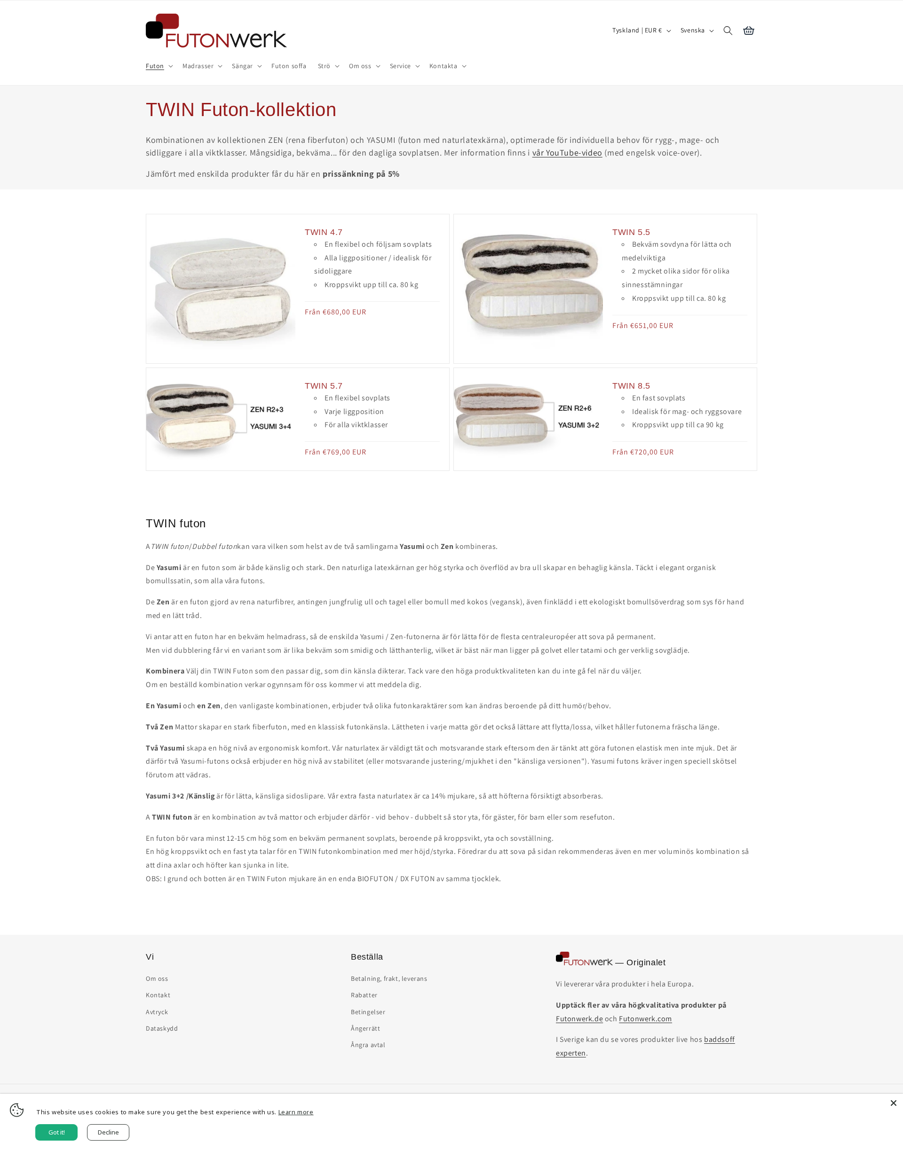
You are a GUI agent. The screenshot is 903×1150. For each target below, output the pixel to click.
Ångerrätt (365, 1028)
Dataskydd (162, 1028)
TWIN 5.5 (631, 232)
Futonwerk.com (645, 1019)
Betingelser (368, 1012)
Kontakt (158, 995)
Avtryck (157, 1012)
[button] (158, 66)
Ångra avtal (368, 1044)
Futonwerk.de (579, 1019)
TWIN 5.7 (324, 386)
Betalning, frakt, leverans (389, 978)
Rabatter (364, 995)
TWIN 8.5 (631, 386)
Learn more (296, 1112)
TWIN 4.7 (324, 232)
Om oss (157, 978)
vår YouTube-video (567, 152)
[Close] (893, 1103)
